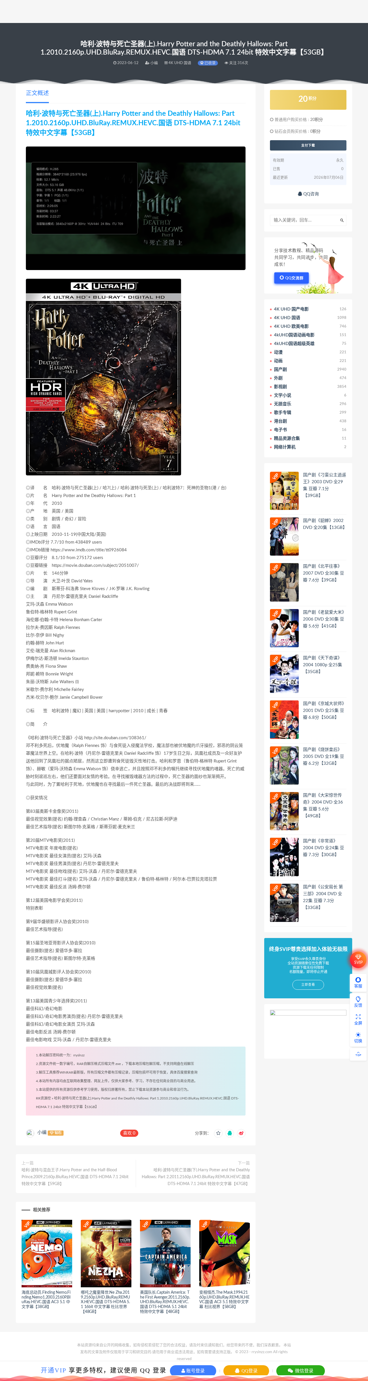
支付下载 (308, 145)
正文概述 (37, 93)
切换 (358, 1041)
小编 (42, 1132)
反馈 (358, 1006)
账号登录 (195, 1370)
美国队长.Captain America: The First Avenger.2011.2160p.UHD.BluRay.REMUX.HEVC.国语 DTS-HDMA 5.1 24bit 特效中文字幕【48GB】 (165, 1302)
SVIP (358, 963)
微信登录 (303, 1370)
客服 (358, 986)
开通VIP (53, 1370)
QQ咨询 (310, 194)
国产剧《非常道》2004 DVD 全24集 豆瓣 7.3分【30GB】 (323, 848)
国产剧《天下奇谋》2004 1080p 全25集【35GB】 (322, 665)
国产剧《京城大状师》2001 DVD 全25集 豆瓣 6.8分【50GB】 (324, 711)
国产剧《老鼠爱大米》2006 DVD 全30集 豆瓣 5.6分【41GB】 (324, 619)
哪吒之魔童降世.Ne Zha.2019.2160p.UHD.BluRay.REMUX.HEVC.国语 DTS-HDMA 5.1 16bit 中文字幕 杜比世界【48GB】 (105, 1302)
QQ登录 (249, 1370)
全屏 (358, 1023)
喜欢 (129, 1133)
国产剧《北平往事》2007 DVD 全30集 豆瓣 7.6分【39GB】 (323, 573)
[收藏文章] (218, 1133)
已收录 (210, 63)
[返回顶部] (358, 1054)
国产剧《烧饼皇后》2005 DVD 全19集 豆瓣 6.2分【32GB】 (323, 757)
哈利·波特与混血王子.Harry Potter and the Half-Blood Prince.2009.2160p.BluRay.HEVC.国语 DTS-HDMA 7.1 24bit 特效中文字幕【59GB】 (75, 1177)
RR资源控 (43, 1098)
